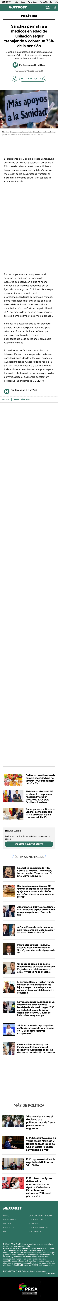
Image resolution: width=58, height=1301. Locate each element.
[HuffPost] (12, 1208)
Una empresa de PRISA (29, 1287)
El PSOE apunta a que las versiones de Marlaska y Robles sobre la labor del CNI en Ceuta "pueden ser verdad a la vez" (41, 1143)
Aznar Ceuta (32, 2)
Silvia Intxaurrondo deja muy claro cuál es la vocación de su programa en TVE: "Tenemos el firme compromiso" (35, 1029)
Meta (16, 2)
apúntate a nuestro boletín (29, 844)
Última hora (48, 7)
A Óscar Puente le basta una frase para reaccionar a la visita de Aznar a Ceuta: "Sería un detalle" (35, 930)
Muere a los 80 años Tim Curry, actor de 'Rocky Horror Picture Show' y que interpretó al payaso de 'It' (36, 948)
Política (29, 16)
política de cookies (37, 1220)
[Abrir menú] (4, 7)
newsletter (8, 1228)
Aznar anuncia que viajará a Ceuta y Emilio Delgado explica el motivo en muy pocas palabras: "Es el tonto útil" (36, 910)
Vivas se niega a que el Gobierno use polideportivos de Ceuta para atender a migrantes (40, 1122)
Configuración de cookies (40, 1216)
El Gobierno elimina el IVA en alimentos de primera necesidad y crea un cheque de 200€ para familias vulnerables (39, 797)
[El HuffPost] (18, 7)
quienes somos (9, 1220)
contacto (7, 1224)
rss (4, 1232)
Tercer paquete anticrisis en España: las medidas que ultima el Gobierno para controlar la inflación (40, 813)
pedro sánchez (22, 399)
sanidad (5, 399)
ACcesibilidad (35, 1232)
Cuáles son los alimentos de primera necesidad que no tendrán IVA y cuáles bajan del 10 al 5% (40, 779)
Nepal (23, 2)
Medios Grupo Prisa (29, 1293)
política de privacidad (38, 1228)
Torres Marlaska (46, 2)
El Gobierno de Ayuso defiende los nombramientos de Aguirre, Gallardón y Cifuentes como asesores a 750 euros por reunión (39, 1187)
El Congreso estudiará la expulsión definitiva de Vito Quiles (40, 1162)
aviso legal (34, 1224)
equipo (6, 1216)
